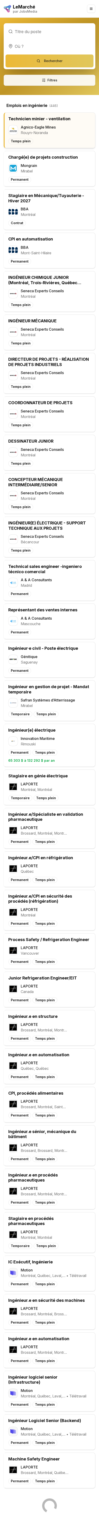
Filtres (52, 80)
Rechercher (53, 61)
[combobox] (49, 46)
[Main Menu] (91, 9)
